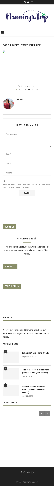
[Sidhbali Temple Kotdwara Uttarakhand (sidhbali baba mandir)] (11, 390)
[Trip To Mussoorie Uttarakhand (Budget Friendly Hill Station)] (11, 374)
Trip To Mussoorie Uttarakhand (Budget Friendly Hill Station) (35, 371)
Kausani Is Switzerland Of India (35, 353)
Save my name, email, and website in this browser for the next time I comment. (26, 185)
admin (20, 99)
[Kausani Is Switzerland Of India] (11, 357)
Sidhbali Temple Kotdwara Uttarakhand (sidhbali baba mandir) (33, 389)
